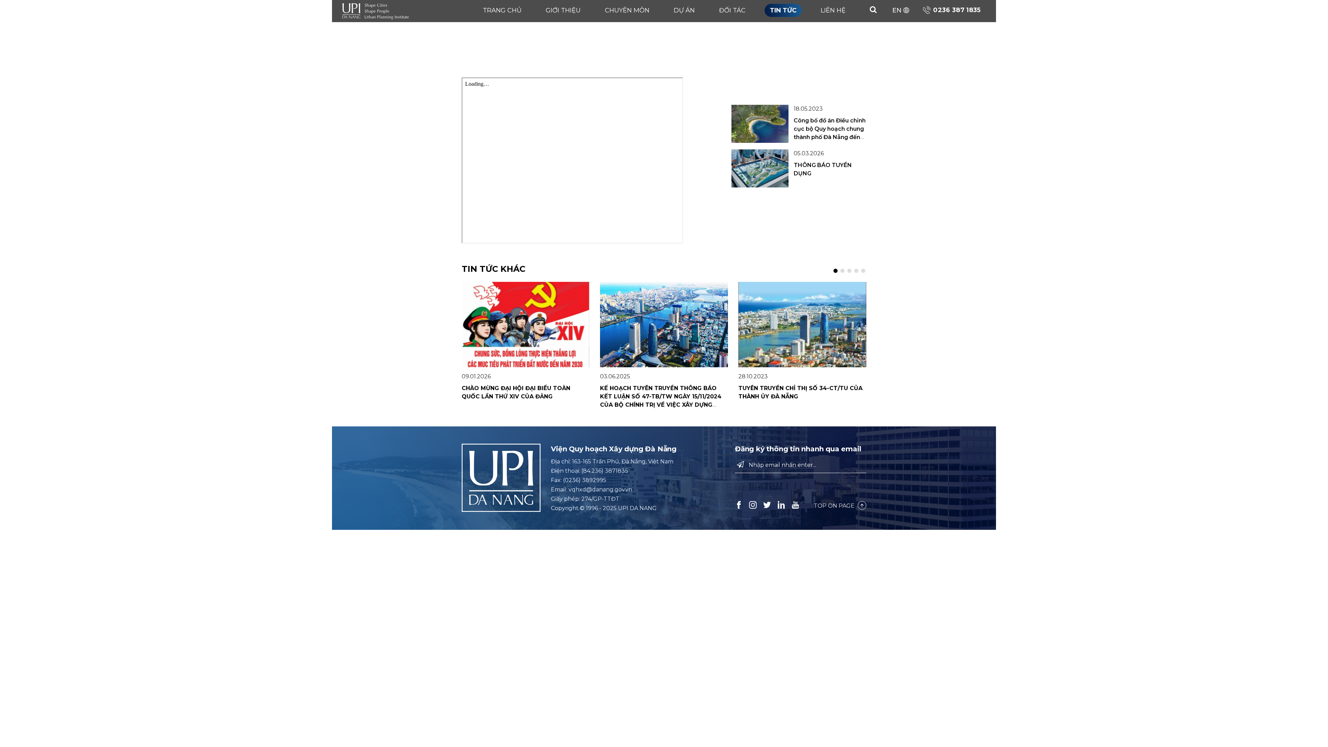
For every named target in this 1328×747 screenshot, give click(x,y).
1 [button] (835, 270)
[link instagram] (753, 504)
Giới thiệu (563, 10)
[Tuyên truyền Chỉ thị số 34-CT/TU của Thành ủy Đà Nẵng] (802, 324)
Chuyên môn (627, 10)
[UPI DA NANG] (377, 10)
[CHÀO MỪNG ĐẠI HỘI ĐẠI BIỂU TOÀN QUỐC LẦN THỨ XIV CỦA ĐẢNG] (526, 324)
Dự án (684, 10)
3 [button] (849, 270)
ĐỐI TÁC (732, 10)
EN (897, 10)
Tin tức (783, 10)
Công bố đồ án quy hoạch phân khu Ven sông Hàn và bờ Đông (829, 84)
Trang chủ (502, 10)
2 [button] (842, 270)
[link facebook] (739, 504)
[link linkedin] (781, 504)
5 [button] (863, 270)
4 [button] (856, 270)
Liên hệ (833, 10)
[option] (525, 341)
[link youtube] (795, 504)
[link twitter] (767, 504)
